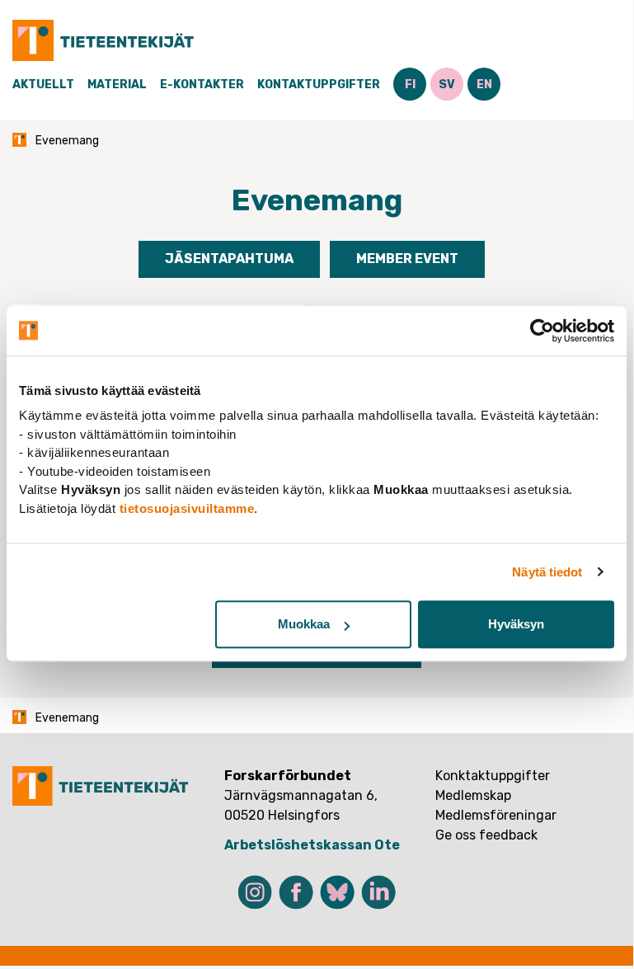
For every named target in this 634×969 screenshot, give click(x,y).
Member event (407, 258)
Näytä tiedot (547, 572)
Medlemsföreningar (496, 815)
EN (484, 85)
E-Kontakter (202, 85)
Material (117, 85)
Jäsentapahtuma (229, 258)
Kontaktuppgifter (318, 85)
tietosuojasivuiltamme (187, 508)
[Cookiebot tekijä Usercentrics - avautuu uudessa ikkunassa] (542, 330)
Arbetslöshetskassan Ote (312, 845)
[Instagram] (254, 892)
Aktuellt (43, 85)
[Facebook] (296, 892)
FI (410, 85)
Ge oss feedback (486, 835)
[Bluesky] (337, 892)
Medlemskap (473, 795)
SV (447, 85)
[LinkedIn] (378, 892)
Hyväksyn (516, 624)
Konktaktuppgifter (492, 775)
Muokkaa (304, 624)
